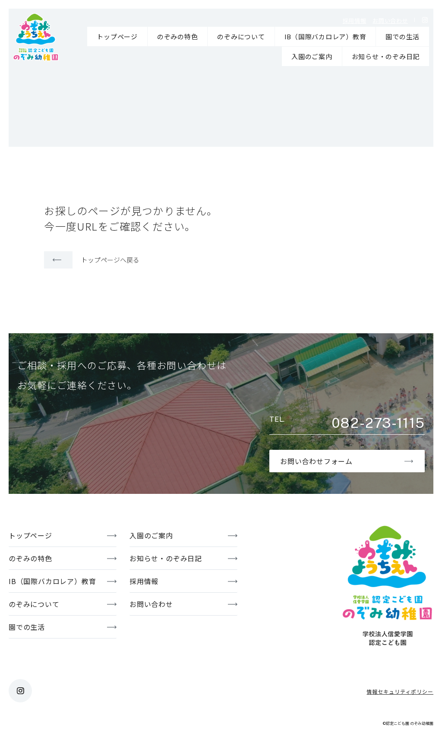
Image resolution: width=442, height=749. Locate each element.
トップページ (117, 36)
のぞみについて (241, 36)
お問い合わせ (390, 20)
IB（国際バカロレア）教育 (325, 36)
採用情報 (354, 20)
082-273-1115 (378, 423)
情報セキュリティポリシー (399, 691)
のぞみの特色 (177, 36)
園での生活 (402, 36)
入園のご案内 (311, 56)
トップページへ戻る (110, 259)
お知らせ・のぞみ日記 (386, 56)
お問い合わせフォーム (316, 461)
